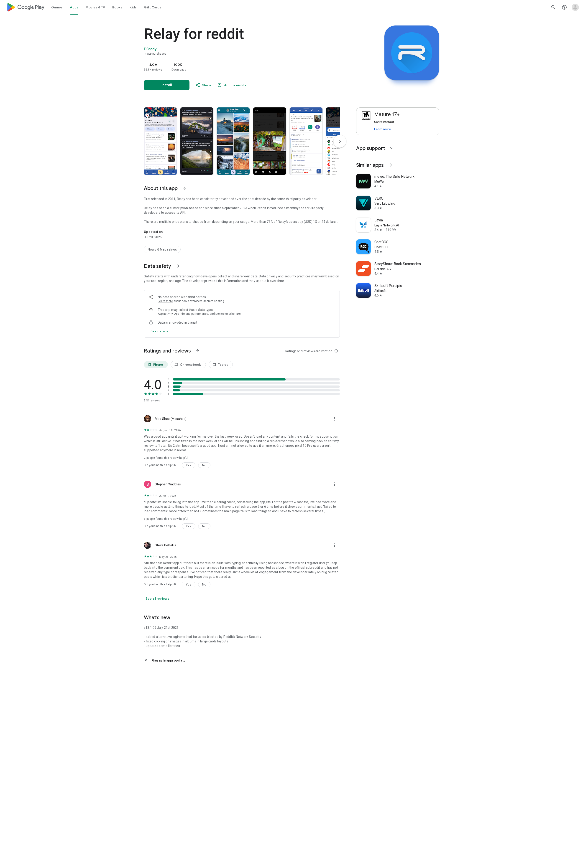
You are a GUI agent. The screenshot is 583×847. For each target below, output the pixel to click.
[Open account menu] (575, 7)
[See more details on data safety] (159, 331)
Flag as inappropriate (165, 660)
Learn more (165, 301)
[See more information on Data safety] (177, 266)
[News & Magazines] (162, 249)
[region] (235, 67)
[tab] (57, 7)
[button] (160, 141)
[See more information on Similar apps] (390, 165)
